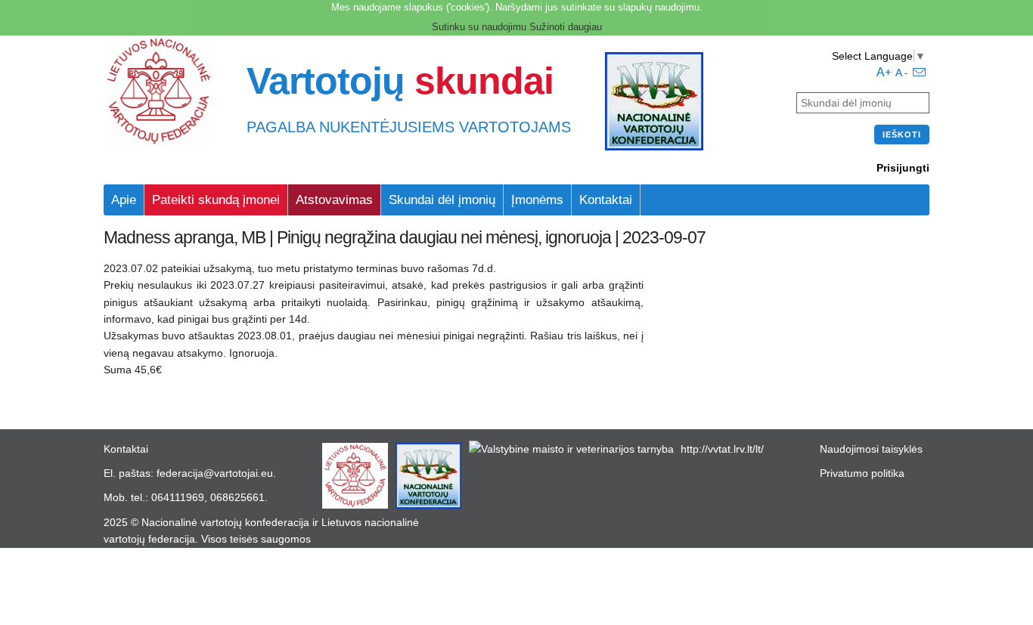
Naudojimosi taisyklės (871, 449)
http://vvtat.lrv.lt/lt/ (722, 449)
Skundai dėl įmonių (442, 200)
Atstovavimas (334, 200)
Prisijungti (902, 168)
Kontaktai (605, 200)
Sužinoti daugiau (565, 26)
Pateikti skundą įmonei (216, 200)
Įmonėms (537, 200)
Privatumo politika (862, 473)
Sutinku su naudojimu (479, 26)
